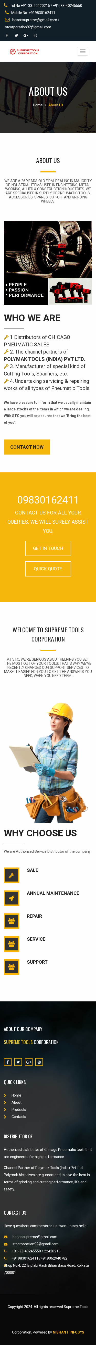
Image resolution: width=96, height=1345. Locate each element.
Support (37, 962)
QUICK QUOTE (48, 568)
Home (38, 105)
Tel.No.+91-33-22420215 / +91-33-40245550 (46, 6)
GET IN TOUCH (48, 548)
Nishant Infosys (68, 1332)
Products (19, 1110)
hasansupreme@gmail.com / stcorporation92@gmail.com (32, 23)
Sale (32, 870)
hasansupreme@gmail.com (35, 1237)
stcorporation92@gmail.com (36, 1244)
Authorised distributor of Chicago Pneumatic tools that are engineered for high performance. (48, 1153)
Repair (34, 916)
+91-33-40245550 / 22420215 (36, 1251)
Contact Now (27, 447)
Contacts (19, 1117)
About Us (55, 105)
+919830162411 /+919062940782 (39, 1258)
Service (36, 939)
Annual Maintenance (53, 893)
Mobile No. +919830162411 (33, 13)
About (17, 1102)
